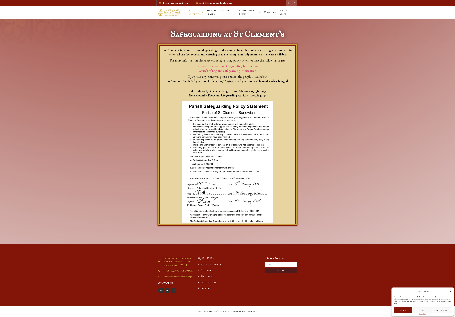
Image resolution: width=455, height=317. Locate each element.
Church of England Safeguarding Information (227, 71)
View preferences (442, 310)
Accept (403, 310)
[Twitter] (167, 290)
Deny (423, 310)
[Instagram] (294, 3)
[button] (450, 291)
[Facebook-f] (289, 3)
